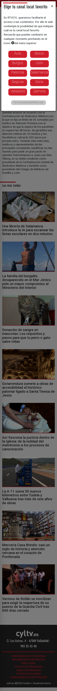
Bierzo (39, 53)
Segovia (18, 82)
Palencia (17, 72)
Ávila (17, 53)
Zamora (39, 91)
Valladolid (18, 91)
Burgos (17, 63)
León (39, 63)
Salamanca (39, 72)
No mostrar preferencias (29, 102)
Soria (39, 82)
